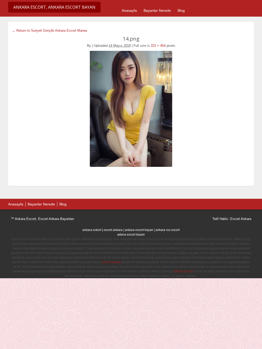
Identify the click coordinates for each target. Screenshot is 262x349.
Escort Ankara (240, 219)
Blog (181, 10)
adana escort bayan (131, 234)
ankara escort (183, 271)
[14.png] (131, 109)
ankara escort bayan (139, 230)
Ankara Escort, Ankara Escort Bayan (54, 7)
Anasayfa (129, 10)
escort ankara (113, 230)
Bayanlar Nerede (157, 10)
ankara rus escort (168, 230)
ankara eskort (91, 230)
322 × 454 (158, 46)
